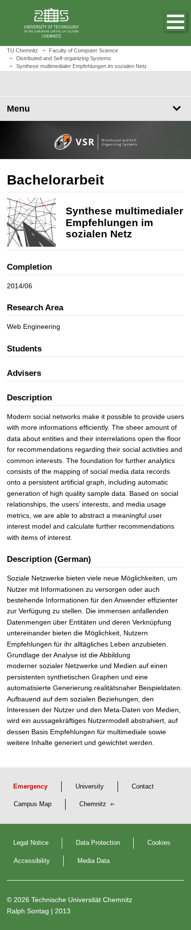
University (89, 786)
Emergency (30, 786)
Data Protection (98, 842)
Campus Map (32, 804)
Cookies (158, 842)
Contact (143, 786)
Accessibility (32, 861)
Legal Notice (30, 842)
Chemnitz (93, 804)
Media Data (93, 861)
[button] (165, 23)
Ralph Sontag (28, 911)
